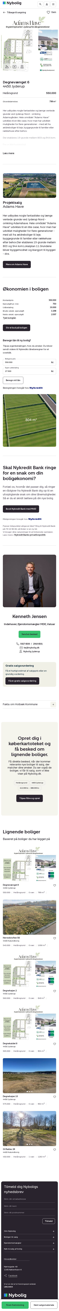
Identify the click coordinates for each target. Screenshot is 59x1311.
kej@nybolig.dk (31, 648)
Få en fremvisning (15, 1305)
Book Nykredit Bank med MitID (21, 509)
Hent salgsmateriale (44, 1305)
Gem (54, 885)
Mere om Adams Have (17, 264)
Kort (22, 66)
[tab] (27, 880)
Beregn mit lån (13, 380)
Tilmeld (49, 1221)
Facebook (12, 1275)
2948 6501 (38, 644)
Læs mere (8, 1287)
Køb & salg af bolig (13, 1249)
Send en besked (29, 634)
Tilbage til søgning (16, 12)
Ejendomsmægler (12, 1243)
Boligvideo (14, 66)
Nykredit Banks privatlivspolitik (30, 535)
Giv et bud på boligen (16, 328)
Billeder (6, 66)
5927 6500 (25, 644)
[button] (8, 153)
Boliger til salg (11, 1237)
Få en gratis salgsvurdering (22, 681)
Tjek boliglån (9, 318)
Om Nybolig (10, 1231)
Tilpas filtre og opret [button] (29, 798)
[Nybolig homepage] (15, 1295)
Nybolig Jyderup (31, 651)
